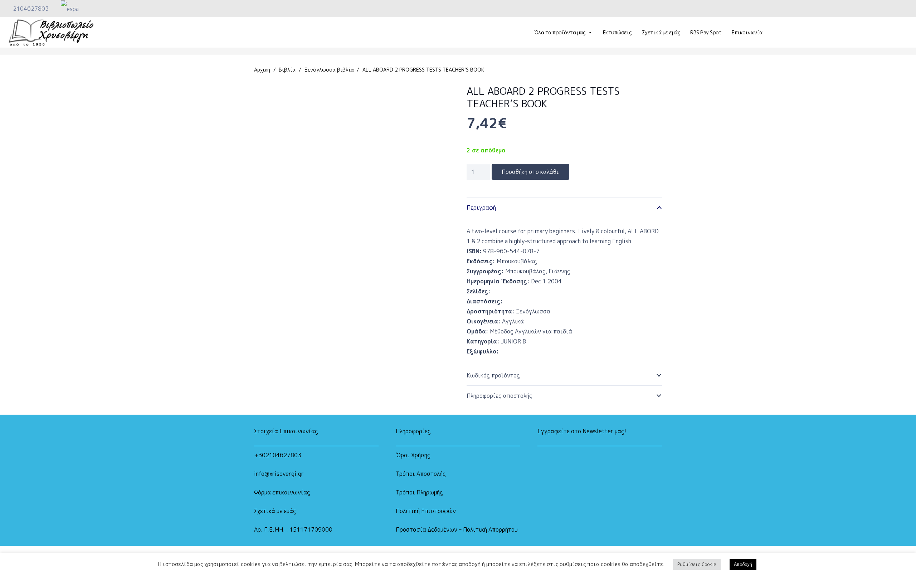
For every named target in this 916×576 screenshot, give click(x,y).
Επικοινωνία (747, 32)
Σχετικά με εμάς (661, 32)
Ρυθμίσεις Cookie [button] (696, 564)
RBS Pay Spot (705, 32)
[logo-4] (51, 32)
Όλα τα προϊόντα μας (559, 32)
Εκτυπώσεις (617, 32)
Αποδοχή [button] (743, 564)
